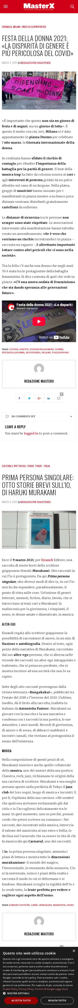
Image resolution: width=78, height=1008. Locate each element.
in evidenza (33, 352)
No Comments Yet (23, 416)
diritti (24, 349)
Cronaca (7, 27)
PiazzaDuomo (60, 352)
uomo (70, 905)
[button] (39, 993)
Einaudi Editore (19, 905)
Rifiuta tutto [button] (57, 1000)
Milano (16, 27)
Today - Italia (42, 466)
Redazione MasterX (35, 63)
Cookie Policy (10, 989)
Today (30, 466)
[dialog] (39, 977)
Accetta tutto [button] (21, 1000)
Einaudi (47, 560)
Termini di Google (45, 989)
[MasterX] (39, 6)
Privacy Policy (26, 989)
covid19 (13, 349)
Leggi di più (61, 989)
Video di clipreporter (34, 27)
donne (59, 349)
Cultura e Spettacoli (14, 466)
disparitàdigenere (42, 349)
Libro (34, 905)
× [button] (73, 951)
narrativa (59, 905)
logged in (31, 433)
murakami (45, 905)
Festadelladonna (13, 352)
